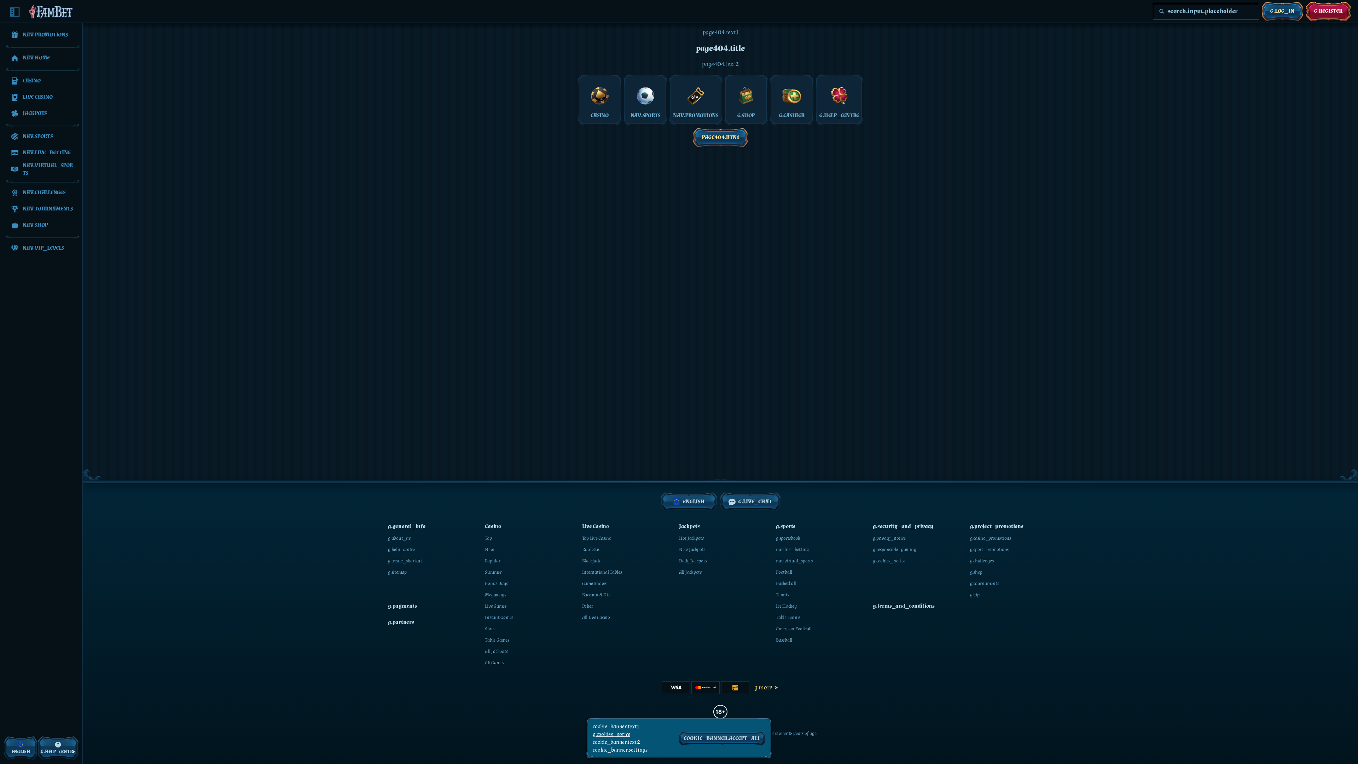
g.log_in (1282, 11)
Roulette (590, 549)
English (693, 501)
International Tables (602, 572)
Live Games (495, 606)
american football (794, 629)
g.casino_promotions (990, 538)
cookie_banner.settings (620, 750)
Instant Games (499, 617)
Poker (587, 606)
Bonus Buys (496, 583)
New (489, 549)
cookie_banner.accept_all (722, 738)
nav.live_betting (792, 549)
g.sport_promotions (989, 549)
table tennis (788, 617)
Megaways (495, 595)
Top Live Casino (596, 538)
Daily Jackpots (693, 561)
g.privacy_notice (889, 538)
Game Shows (594, 583)
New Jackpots (692, 549)
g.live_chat (755, 501)
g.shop (976, 572)
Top (488, 538)
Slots (489, 629)
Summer (493, 572)
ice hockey (786, 606)
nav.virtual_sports (794, 561)
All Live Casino (596, 617)
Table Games (497, 640)
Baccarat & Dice (596, 595)
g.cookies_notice (889, 561)
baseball (784, 640)
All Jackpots (496, 651)
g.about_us (399, 538)
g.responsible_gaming (894, 549)
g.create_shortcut (405, 561)
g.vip (975, 595)
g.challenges (982, 561)
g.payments (402, 606)
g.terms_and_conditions (904, 606)
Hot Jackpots (691, 538)
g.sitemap (397, 572)
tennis (782, 595)
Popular (492, 561)
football (784, 572)
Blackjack (591, 561)
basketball (786, 583)
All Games (494, 663)
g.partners (401, 622)
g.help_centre (401, 549)
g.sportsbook (788, 538)
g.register (1328, 11)
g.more (763, 687)
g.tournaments (984, 583)
